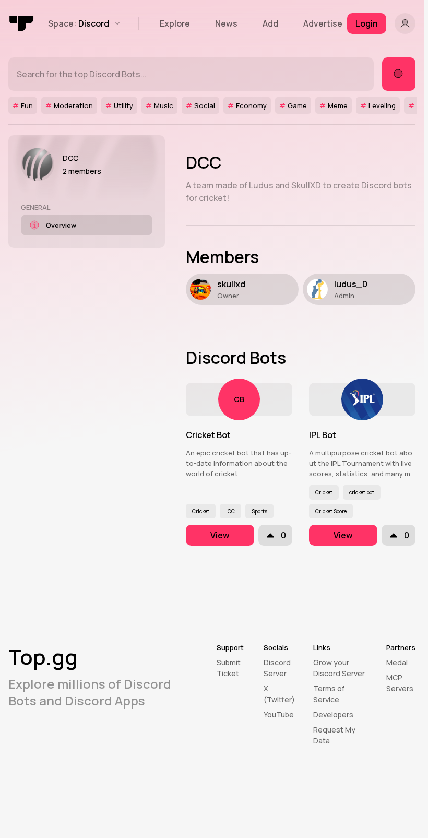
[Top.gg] (21, 23)
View (220, 535)
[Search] (398, 74)
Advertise (322, 23)
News (226, 23)
